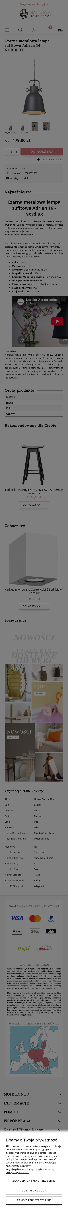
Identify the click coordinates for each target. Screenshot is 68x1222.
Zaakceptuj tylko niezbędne (34, 1180)
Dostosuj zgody (34, 1190)
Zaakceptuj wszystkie (34, 1200)
